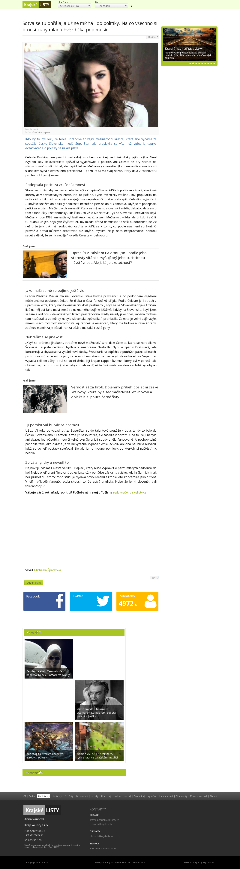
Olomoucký (181, 796)
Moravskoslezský (198, 796)
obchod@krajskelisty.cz (102, 836)
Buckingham (34, 582)
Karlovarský (82, 796)
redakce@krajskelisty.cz (129, 492)
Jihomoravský (166, 796)
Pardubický (139, 796)
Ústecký (94, 796)
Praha (32, 796)
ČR (24, 796)
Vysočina (152, 796)
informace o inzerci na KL (103, 848)
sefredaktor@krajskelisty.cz (104, 820)
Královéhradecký (122, 796)
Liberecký (106, 796)
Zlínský (213, 796)
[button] (74, 5)
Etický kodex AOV (136, 862)
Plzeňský (68, 796)
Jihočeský (57, 796)
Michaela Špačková (47, 570)
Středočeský (44, 796)
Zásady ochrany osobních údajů (110, 862)
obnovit (131, 5)
